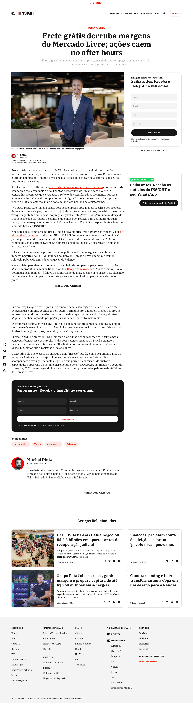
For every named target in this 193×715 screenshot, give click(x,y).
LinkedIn (143, 638)
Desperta (115, 656)
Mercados (116, 13)
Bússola (47, 649)
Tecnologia (131, 13)
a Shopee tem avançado (79, 269)
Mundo (78, 649)
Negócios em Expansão (54, 678)
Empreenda (117, 682)
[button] (4, 344)
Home (14, 633)
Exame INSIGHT (19, 659)
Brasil (14, 638)
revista (115, 634)
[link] (4, 350)
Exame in (116, 645)
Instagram (144, 643)
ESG (157, 13)
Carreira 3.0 (117, 651)
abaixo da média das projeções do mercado (76, 187)
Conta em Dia (50, 638)
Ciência (79, 633)
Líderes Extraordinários (55, 633)
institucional (18, 699)
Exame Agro (17, 664)
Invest (14, 675)
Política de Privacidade (55, 425)
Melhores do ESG (51, 673)
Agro (113, 677)
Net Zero (79, 654)
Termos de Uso (39, 425)
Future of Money (83, 643)
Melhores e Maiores (53, 662)
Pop (77, 659)
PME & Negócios (19, 680)
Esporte (79, 638)
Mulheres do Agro (52, 643)
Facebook (143, 649)
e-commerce (53, 444)
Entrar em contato (148, 661)
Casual (78, 628)
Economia (16, 649)
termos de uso (32, 699)
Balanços (71, 444)
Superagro (48, 668)
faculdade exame (121, 628)
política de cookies (50, 699)
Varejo (37, 444)
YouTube (143, 633)
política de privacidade (71, 699)
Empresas (146, 13)
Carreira (15, 643)
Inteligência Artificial (21, 670)
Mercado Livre (21, 444)
